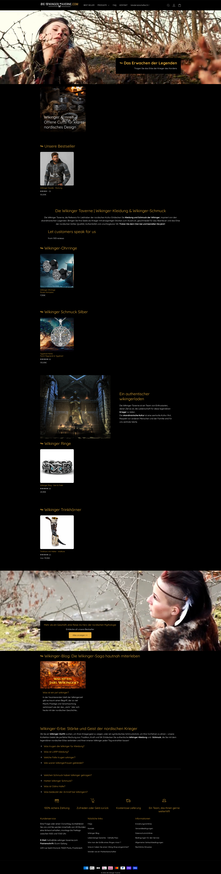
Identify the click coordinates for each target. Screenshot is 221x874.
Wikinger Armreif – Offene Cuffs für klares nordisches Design (64, 122)
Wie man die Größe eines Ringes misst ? (104, 842)
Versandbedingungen (144, 828)
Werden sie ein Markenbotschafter (102, 851)
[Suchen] (168, 5)
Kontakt (91, 828)
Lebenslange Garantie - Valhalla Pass (103, 838)
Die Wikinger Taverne (113, 873)
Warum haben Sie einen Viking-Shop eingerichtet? (108, 847)
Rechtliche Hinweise (143, 847)
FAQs (90, 824)
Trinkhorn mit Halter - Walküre (52, 551)
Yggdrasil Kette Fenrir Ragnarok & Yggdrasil (51, 354)
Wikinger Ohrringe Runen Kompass (47, 291)
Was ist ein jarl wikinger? (56, 692)
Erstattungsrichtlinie (143, 824)
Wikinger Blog (93, 833)
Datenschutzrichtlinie (143, 833)
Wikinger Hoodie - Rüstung (51, 188)
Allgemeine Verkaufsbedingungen (149, 842)
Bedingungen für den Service (147, 838)
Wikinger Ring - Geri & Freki (51, 485)
